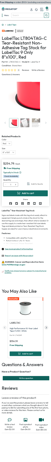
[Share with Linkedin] (28, 203)
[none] (5, 15)
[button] (20, 172)
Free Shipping (16, 345)
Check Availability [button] (11, 176)
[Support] (36, 10)
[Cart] (47, 10)
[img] (23, 30)
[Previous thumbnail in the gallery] (5, 123)
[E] (34, 203)
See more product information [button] (19, 249)
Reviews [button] (25, 70)
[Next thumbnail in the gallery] (46, 123)
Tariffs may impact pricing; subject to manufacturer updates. (26, 271)
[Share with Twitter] (16, 203)
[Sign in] (31, 10)
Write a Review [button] (38, 70)
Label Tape (11, 24)
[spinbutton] (10, 184)
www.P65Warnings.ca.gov (13, 265)
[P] (40, 203)
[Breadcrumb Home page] (3, 25)
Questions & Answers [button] (11, 74)
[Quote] (42, 10)
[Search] (46, 15)
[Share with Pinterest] (22, 203)
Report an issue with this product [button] (19, 255)
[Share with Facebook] (10, 203)
